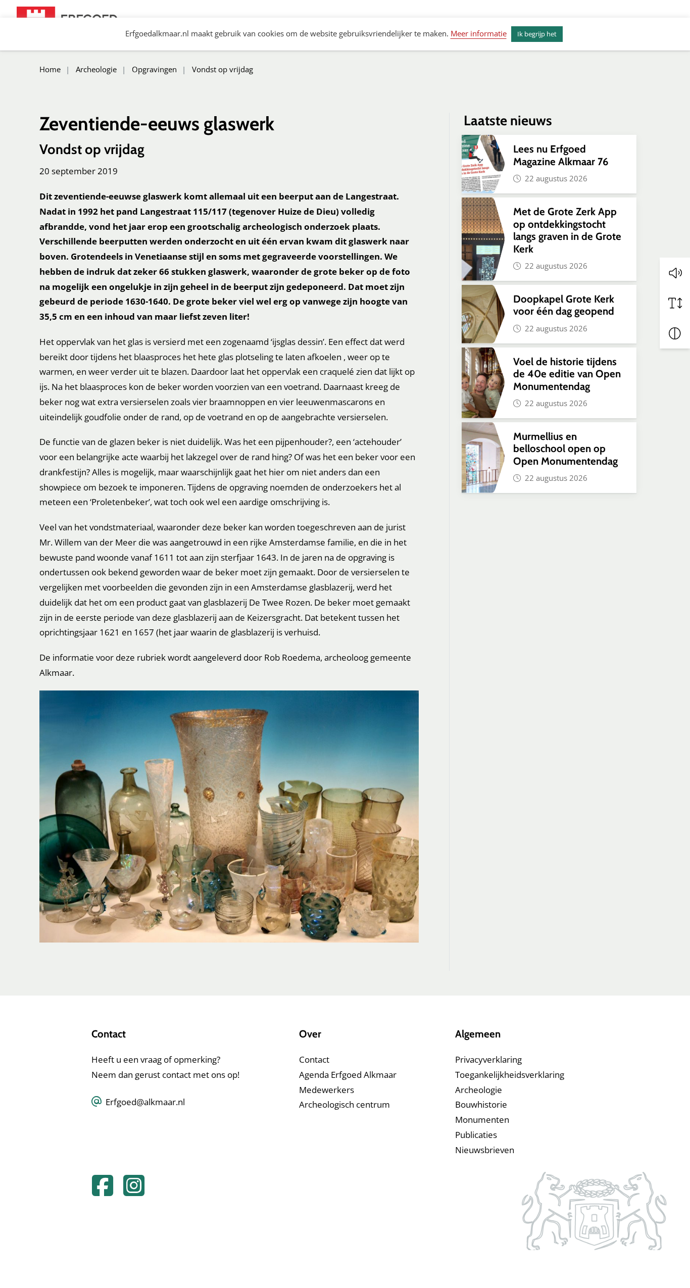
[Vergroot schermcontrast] (675, 333)
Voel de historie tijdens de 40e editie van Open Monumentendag (567, 373)
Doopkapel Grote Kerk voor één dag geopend (565, 304)
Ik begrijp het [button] (537, 33)
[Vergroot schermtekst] (675, 303)
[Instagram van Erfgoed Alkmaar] (129, 1191)
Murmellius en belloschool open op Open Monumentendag (565, 448)
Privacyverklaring (488, 1059)
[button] (675, 273)
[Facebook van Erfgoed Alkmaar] (99, 1191)
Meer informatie (479, 33)
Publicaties (476, 1135)
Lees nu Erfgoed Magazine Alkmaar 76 (560, 154)
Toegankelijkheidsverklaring (509, 1074)
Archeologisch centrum (344, 1104)
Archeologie (478, 1090)
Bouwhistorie (481, 1104)
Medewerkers (326, 1090)
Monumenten (482, 1119)
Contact (314, 1059)
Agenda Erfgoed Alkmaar (348, 1074)
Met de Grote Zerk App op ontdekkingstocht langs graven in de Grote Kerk (567, 230)
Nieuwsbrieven (484, 1150)
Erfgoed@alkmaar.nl (145, 1102)
